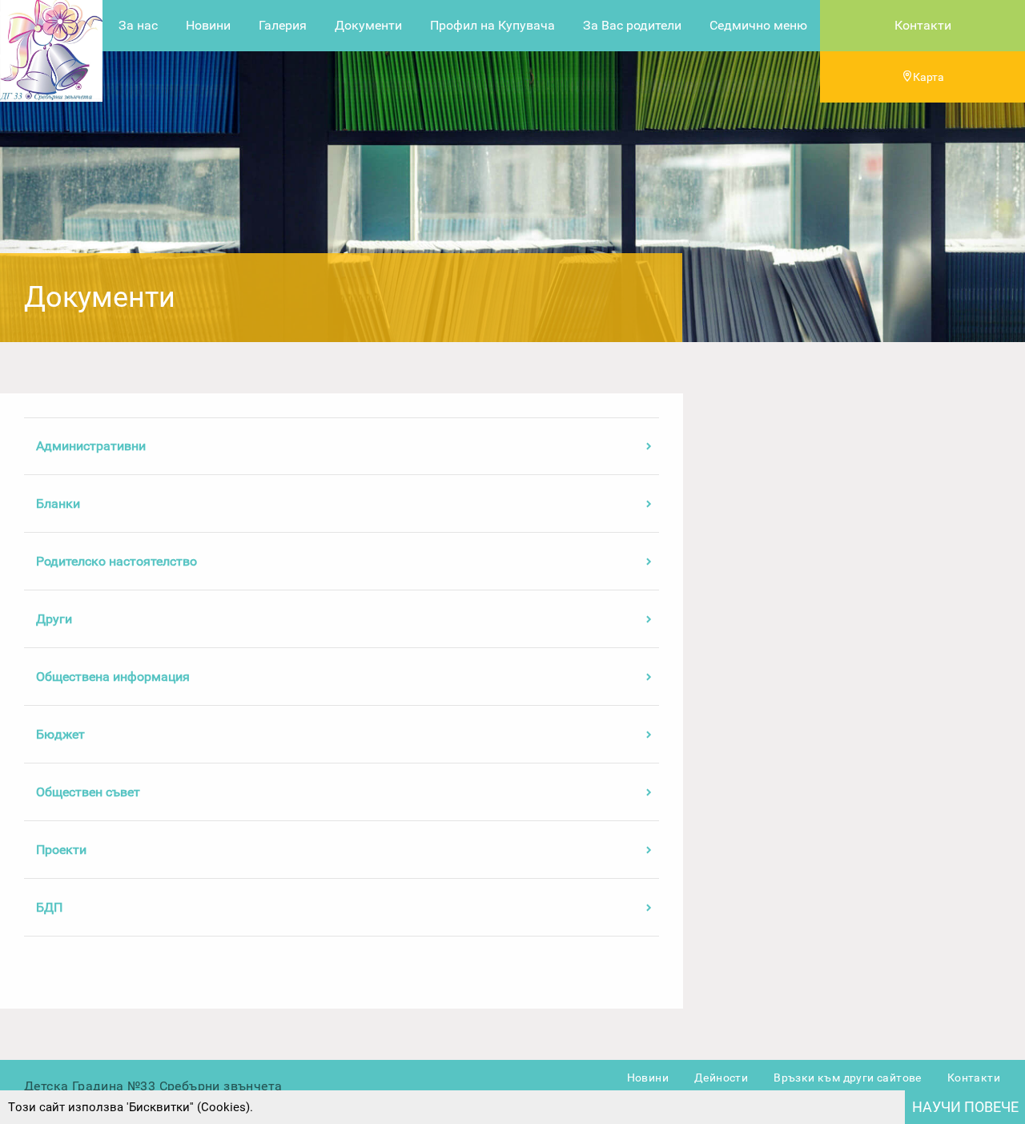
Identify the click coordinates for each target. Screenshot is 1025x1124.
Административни (91, 445)
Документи (368, 25)
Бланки (58, 503)
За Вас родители (632, 25)
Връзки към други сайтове (848, 1077)
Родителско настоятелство (116, 561)
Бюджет (60, 734)
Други (54, 618)
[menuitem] (137, 25)
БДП (49, 907)
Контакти (922, 25)
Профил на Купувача (492, 25)
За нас (138, 25)
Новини (208, 25)
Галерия (283, 25)
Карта (928, 77)
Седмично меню (758, 25)
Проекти (61, 849)
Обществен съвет (88, 792)
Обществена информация (113, 676)
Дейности (721, 1077)
